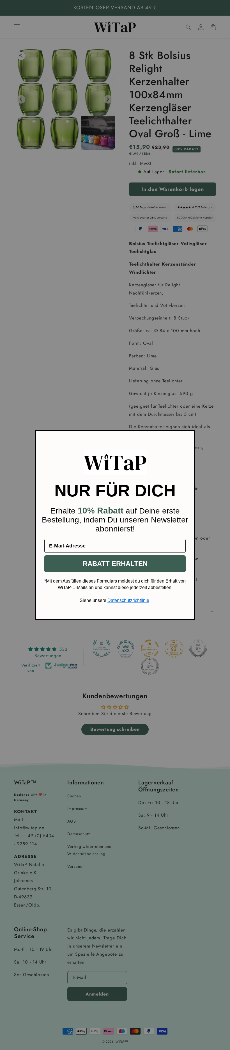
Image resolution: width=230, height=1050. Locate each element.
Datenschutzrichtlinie (128, 600)
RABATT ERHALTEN (115, 563)
